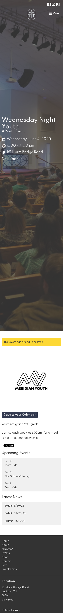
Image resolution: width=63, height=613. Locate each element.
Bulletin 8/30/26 (14, 505)
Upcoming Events (16, 453)
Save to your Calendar (20, 414)
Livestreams (9, 569)
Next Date (10, 159)
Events (6, 552)
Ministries (7, 548)
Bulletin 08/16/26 (15, 521)
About (5, 544)
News (5, 557)
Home (5, 540)
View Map (7, 599)
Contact (6, 561)
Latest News (12, 497)
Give (4, 565)
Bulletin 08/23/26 (15, 513)
